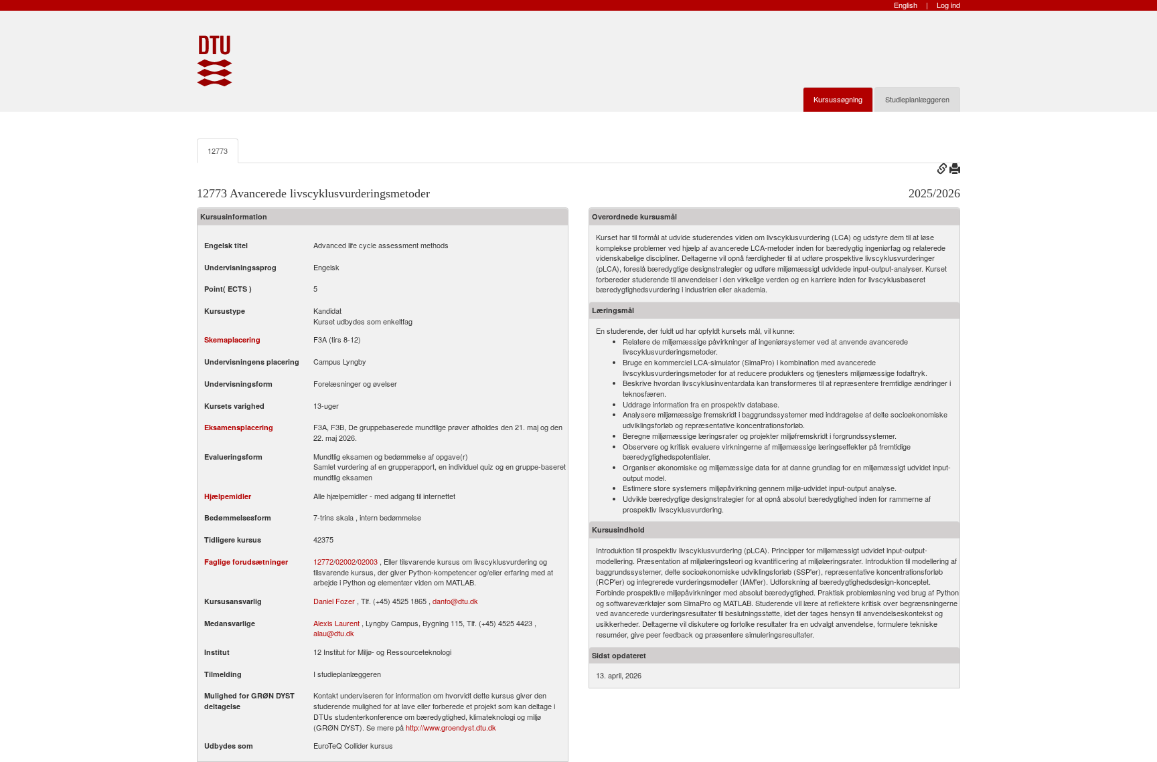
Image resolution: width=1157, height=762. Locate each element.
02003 (368, 562)
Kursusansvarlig (233, 601)
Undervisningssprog (240, 267)
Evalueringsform (233, 457)
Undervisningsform (238, 384)
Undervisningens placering (251, 362)
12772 (323, 562)
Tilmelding (223, 674)
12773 (218, 150)
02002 (345, 562)
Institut (217, 652)
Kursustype (224, 311)
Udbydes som (228, 746)
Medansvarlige (229, 623)
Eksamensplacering (238, 427)
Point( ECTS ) (228, 289)
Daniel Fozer (334, 600)
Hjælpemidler (227, 496)
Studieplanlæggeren (917, 99)
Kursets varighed (234, 406)
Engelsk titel (226, 245)
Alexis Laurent (336, 622)
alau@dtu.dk (333, 633)
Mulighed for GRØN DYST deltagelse (249, 700)
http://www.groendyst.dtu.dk (451, 727)
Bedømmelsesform (237, 517)
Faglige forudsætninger (246, 562)
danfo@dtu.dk (455, 600)
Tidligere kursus (232, 540)
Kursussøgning (838, 99)
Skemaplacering (232, 340)
